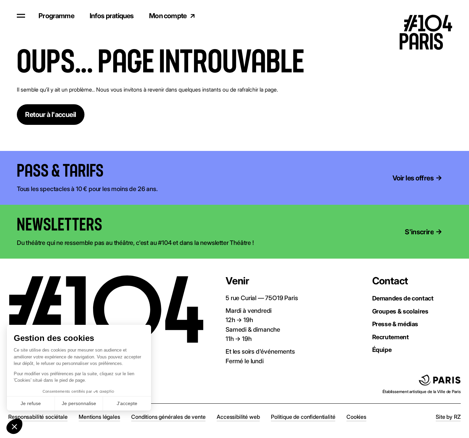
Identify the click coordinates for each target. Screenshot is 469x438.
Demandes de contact (403, 298)
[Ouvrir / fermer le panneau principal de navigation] (21, 16)
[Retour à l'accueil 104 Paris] (431, 16)
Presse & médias (395, 324)
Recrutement (390, 337)
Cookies (356, 416)
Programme (56, 15)
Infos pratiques (112, 15)
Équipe (382, 349)
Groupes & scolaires (400, 311)
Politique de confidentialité (303, 416)
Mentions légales (99, 416)
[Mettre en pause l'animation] (114, 172)
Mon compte (167, 15)
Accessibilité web (238, 416)
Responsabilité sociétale (37, 416)
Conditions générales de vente (168, 416)
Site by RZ (448, 416)
